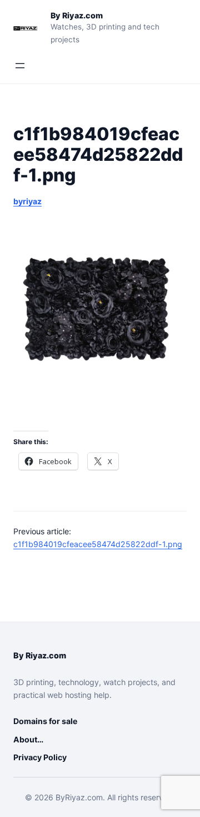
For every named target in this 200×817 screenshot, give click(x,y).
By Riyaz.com (77, 15)
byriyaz (27, 201)
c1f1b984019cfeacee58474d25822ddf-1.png (97, 544)
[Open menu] (20, 65)
